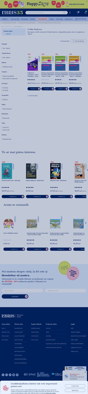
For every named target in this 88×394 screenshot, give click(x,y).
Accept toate (75, 386)
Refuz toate (75, 390)
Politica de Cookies (50, 393)
